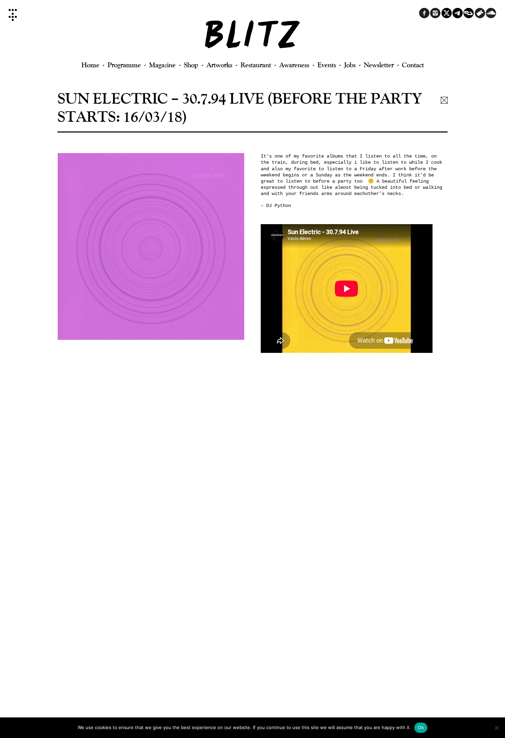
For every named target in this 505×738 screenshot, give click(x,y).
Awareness (294, 65)
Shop (191, 65)
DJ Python (278, 205)
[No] (496, 727)
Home (90, 65)
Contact (413, 65)
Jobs (350, 65)
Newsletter (379, 65)
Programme (124, 65)
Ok (421, 727)
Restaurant (255, 65)
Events (326, 65)
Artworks (219, 65)
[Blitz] (253, 37)
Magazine (162, 65)
